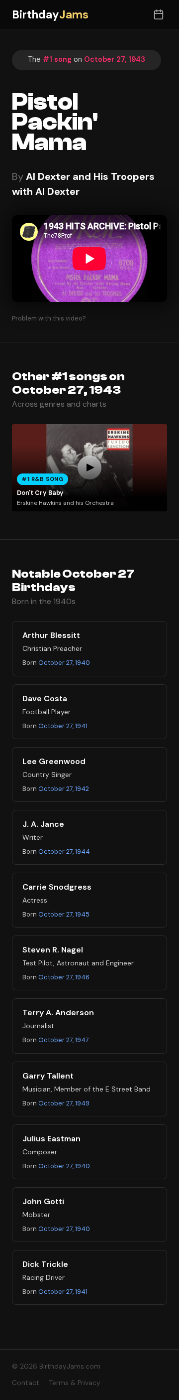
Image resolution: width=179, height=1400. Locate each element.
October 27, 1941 (63, 726)
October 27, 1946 (64, 977)
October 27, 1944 (64, 851)
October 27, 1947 (63, 1040)
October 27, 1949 (64, 1103)
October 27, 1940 (64, 662)
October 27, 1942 (63, 788)
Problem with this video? (49, 318)
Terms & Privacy (74, 1383)
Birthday (50, 14)
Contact (25, 1383)
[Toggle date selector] (158, 14)
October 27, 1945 (64, 914)
